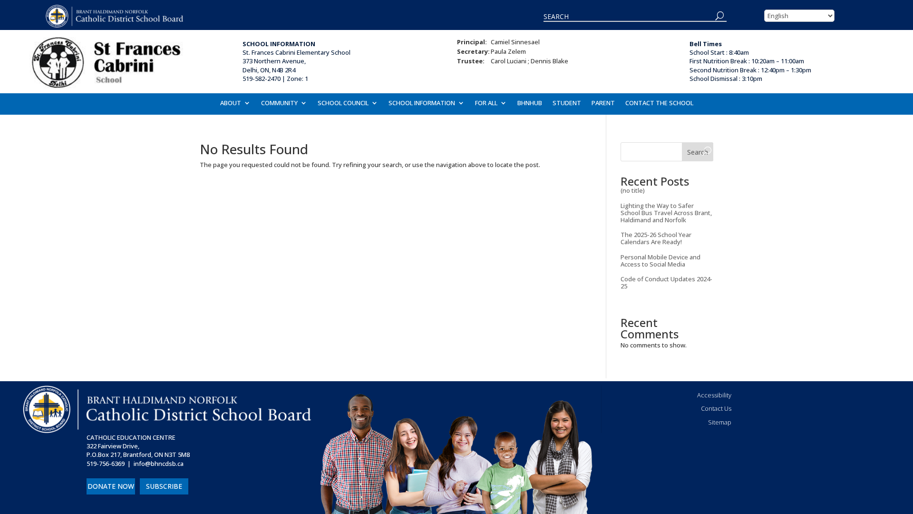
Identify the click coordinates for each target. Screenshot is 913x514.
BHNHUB (529, 103)
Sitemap (719, 422)
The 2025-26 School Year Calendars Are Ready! (656, 238)
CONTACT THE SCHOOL (659, 103)
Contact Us (716, 408)
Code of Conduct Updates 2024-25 (666, 282)
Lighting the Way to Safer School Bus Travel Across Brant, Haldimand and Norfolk (666, 212)
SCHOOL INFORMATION (422, 103)
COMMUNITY (279, 103)
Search (697, 152)
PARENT (603, 103)
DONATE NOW (110, 486)
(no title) (633, 190)
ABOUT (230, 103)
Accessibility (714, 395)
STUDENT (567, 103)
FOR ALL (486, 103)
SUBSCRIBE (164, 486)
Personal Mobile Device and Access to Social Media (660, 260)
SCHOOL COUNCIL (343, 103)
